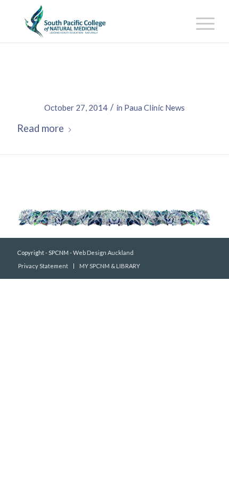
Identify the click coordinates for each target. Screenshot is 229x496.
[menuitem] (197, 22)
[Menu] (197, 22)
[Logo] (95, 21)
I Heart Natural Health (114, 86)
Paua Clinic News (154, 107)
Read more (40, 128)
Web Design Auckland (103, 252)
